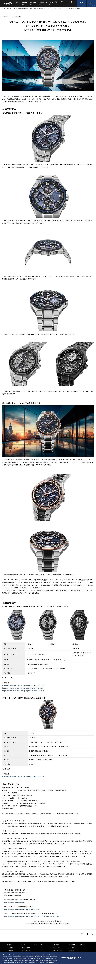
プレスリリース (26, 951)
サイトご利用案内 (72, 945)
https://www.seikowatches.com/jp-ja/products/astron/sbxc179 (23, 691)
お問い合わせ (55, 945)
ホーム (3, 8)
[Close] (93, 958)
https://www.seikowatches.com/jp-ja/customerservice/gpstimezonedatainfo (29, 864)
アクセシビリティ (57, 948)
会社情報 (9, 945)
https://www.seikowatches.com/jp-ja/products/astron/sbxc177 (23, 688)
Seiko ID (82, 945)
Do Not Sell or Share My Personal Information (71, 958)
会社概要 (11, 948)
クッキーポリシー (72, 948)
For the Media (38, 945)
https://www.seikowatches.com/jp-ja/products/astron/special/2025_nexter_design (31, 916)
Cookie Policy (50, 962)
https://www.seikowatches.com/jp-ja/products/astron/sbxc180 (23, 776)
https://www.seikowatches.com (14, 902)
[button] (57, 2)
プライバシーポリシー (58, 951)
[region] (48, 958)
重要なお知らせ (26, 948)
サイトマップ (70, 951)
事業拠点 (11, 951)
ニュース (9, 8)
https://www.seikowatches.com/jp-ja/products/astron (22, 909)
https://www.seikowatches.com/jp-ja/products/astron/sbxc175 (23, 685)
